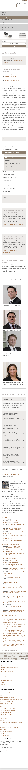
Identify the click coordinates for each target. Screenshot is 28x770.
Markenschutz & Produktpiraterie (13, 163)
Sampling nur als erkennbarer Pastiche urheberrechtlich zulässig (13, 528)
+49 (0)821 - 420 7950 (21, 3)
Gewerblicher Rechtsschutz (6, 671)
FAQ (3, 22)
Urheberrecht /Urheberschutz (12, 80)
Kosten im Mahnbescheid (15, 606)
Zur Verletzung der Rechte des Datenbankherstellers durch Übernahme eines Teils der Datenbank (14, 598)
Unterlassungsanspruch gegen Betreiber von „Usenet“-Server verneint (13, 586)
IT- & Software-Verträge (5, 712)
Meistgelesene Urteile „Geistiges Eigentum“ (12, 575)
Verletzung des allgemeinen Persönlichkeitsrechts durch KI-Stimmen (13, 541)
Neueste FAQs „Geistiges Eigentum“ (10, 615)
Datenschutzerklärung (5, 706)
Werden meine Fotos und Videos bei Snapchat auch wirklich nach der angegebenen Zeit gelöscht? (14, 637)
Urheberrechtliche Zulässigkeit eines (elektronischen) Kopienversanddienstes (14, 610)
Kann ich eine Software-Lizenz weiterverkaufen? (14, 617)
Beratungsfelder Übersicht (10, 146)
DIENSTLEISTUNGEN (7, 19)
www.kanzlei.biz (7, 751)
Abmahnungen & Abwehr (9, 174)
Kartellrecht (8, 160)
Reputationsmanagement (6, 731)
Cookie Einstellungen (5, 756)
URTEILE (4, 29)
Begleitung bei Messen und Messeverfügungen (11, 699)
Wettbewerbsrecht (4, 686)
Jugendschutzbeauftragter (6, 714)
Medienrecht (3, 678)
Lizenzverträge (3, 718)
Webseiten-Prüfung (4, 737)
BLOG (3, 24)
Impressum (2, 761)
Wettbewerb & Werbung (11, 169)
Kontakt (19, 5)
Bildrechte (2, 754)
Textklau (2, 733)
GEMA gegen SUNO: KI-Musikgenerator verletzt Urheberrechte (12, 546)
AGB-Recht (2, 663)
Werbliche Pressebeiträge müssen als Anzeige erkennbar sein (14, 557)
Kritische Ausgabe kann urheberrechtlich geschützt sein (11, 521)
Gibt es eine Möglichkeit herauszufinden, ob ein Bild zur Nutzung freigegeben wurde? (14, 641)
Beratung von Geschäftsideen (7, 701)
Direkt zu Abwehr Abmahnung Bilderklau (13, 224)
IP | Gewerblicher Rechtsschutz (11, 152)
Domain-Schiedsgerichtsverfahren (8, 708)
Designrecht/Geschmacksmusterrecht (9, 667)
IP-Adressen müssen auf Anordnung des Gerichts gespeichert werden (14, 591)
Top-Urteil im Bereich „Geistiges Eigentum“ (12, 474)
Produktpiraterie (4, 724)
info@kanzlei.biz (8, 750)
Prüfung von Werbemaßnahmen (8, 726)
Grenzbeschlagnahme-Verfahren (8, 710)
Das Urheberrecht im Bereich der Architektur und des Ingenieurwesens (14, 602)
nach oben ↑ (3, 763)
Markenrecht (3, 676)
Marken (2, 720)
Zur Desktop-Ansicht (5, 765)
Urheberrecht (8, 166)
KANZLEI (4, 12)
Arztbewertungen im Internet (7, 697)
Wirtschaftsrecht (7, 191)
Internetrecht (3, 673)
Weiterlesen (4, 517)
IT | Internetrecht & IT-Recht (10, 149)
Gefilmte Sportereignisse (15, 577)
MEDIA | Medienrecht (8, 171)
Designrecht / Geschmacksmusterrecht (14, 155)
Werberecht (3, 684)
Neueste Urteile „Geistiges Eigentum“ (10, 544)
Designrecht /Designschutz (12, 74)
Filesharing (2, 669)
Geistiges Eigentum (9, 157)
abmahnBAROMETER (7, 27)
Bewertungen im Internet (6, 703)
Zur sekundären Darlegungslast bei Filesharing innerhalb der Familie (14, 581)
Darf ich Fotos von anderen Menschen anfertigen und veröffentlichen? (12, 627)
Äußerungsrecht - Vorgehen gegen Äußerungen (11, 695)
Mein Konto (19, 6)
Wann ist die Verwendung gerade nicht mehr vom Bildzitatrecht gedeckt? (13, 644)
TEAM (3, 14)
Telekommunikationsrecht (6, 680)
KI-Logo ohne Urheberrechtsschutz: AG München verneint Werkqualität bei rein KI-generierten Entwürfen (14, 537)
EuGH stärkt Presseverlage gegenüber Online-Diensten (12, 565)
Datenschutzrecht (7, 180)
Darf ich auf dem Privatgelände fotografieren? (14, 624)
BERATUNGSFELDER (7, 17)
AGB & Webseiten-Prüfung (9, 177)
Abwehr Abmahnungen (5, 692)
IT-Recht (2, 675)
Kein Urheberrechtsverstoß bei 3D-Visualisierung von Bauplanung (14, 568)
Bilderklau (2, 705)
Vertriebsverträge (4, 735)
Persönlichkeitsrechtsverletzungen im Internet (11, 722)
